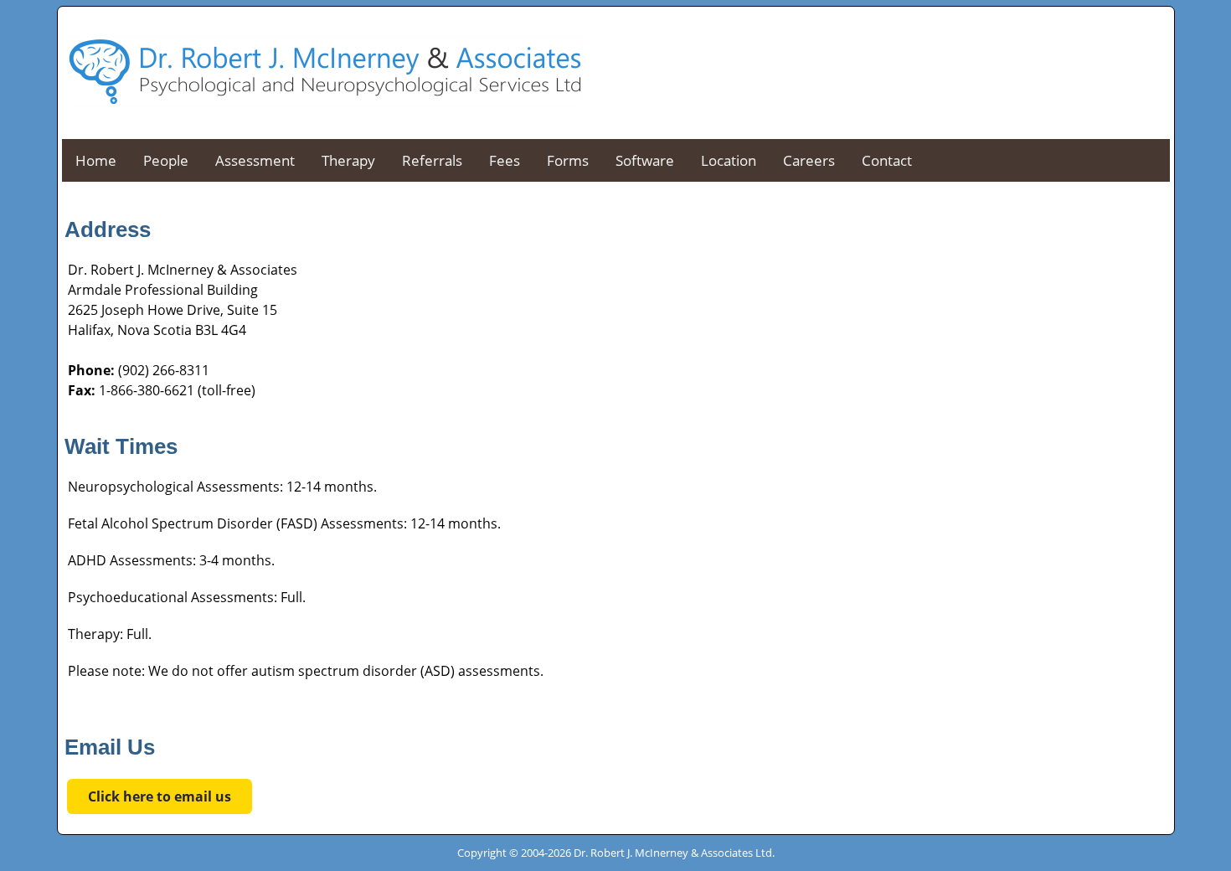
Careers (809, 160)
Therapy (348, 160)
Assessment (255, 160)
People (165, 160)
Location (728, 160)
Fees (504, 160)
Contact (887, 160)
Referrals (432, 160)
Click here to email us (159, 796)
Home (95, 160)
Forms (568, 160)
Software (645, 160)
